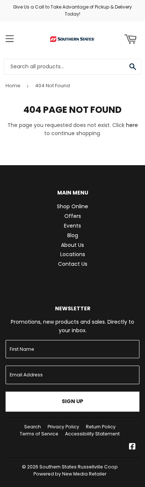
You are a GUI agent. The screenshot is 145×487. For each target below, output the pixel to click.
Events (72, 225)
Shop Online (72, 206)
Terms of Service (39, 434)
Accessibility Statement (92, 434)
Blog (72, 235)
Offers (72, 216)
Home (13, 85)
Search (32, 427)
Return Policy (101, 427)
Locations (72, 254)
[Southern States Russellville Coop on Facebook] (132, 447)
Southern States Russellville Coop (78, 467)
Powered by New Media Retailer (69, 474)
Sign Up (72, 401)
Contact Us (72, 264)
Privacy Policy (63, 427)
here (132, 125)
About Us (72, 245)
